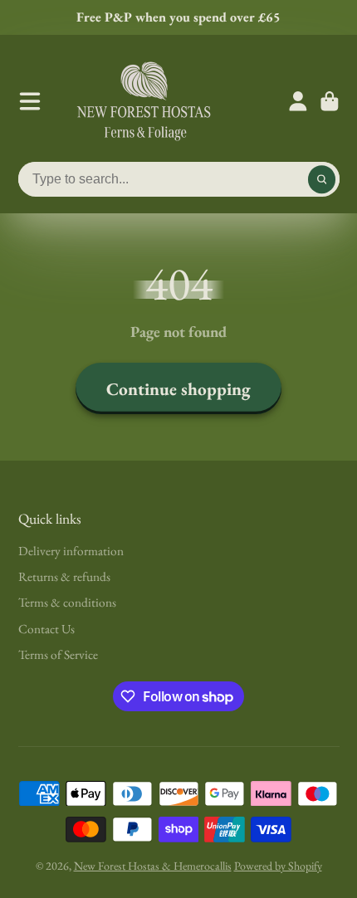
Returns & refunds (64, 576)
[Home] (144, 101)
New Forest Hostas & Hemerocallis (153, 865)
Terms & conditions (67, 602)
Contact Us (46, 628)
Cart (330, 101)
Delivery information (71, 550)
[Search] (322, 179)
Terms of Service (58, 654)
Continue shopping (178, 389)
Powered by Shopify (278, 865)
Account (298, 101)
